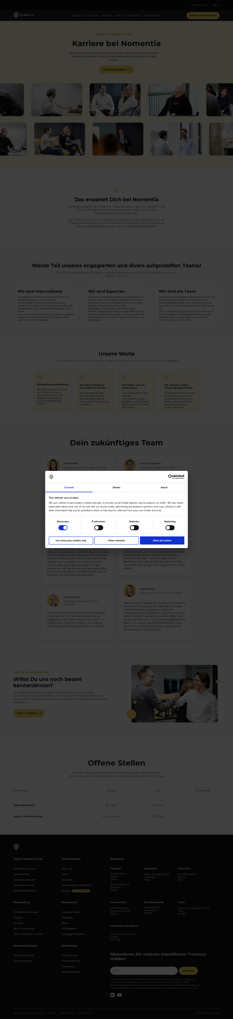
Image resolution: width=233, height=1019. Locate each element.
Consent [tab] (69, 487)
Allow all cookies (162, 540)
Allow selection (116, 540)
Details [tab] (116, 487)
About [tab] (164, 487)
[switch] (98, 527)
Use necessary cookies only (71, 540)
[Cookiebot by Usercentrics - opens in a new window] (170, 476)
